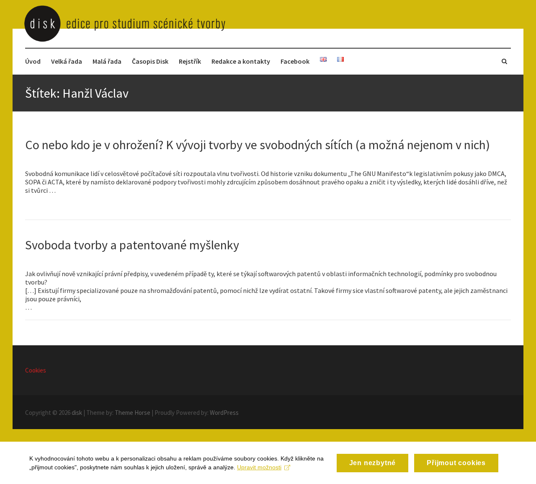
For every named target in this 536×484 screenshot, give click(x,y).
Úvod (33, 61)
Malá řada (107, 61)
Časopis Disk (150, 61)
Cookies (35, 370)
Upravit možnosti (259, 467)
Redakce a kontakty (240, 61)
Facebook (295, 61)
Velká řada (66, 61)
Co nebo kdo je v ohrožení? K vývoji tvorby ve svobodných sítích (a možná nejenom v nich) (257, 145)
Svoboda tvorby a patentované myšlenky (132, 245)
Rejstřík (190, 61)
